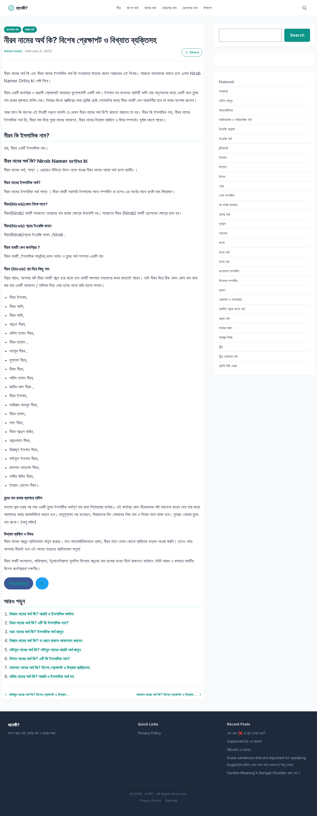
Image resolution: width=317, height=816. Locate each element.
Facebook (18, 583)
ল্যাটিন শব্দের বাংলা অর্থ (232, 309)
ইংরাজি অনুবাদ (227, 129)
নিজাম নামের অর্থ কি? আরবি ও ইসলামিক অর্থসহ (41, 613)
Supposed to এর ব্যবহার (244, 741)
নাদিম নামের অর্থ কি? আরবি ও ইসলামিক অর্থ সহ (41, 676)
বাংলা (222, 242)
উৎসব (222, 176)
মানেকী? (149, 794)
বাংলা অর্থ (132, 7)
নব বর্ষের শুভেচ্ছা (228, 205)
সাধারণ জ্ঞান (225, 328)
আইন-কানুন (226, 100)
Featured (226, 82)
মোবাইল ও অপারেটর (230, 299)
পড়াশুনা (223, 233)
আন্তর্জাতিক (226, 110)
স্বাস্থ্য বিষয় (225, 337)
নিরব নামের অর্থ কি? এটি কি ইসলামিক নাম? (39, 622)
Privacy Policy (149, 733)
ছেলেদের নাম (190, 7)
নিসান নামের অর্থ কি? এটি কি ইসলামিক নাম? (39, 658)
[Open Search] (304, 7)
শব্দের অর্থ (224, 318)
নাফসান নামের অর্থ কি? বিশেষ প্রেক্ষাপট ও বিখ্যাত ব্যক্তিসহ (49, 667)
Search (297, 35)
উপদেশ (208, 7)
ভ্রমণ (222, 290)
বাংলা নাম (224, 261)
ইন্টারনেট (223, 148)
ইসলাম (222, 157)
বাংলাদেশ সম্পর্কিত (229, 271)
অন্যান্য (223, 91)
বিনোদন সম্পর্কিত (228, 281)
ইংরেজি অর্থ (225, 139)
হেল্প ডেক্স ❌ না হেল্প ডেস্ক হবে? (246, 733)
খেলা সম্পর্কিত (227, 195)
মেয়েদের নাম (169, 7)
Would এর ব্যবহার (239, 749)
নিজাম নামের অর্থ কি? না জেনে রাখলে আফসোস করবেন (45, 640)
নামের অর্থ (150, 7)
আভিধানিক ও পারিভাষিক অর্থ (235, 119)
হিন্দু (221, 347)
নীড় (118, 7)
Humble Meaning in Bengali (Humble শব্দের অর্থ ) (263, 773)
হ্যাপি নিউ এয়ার (228, 366)
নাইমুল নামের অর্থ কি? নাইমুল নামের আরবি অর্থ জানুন (45, 649)
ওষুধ (221, 186)
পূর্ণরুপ (222, 224)
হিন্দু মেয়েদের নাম (228, 356)
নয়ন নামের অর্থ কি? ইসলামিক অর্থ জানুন (36, 631)
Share (194, 52)
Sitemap (171, 800)
